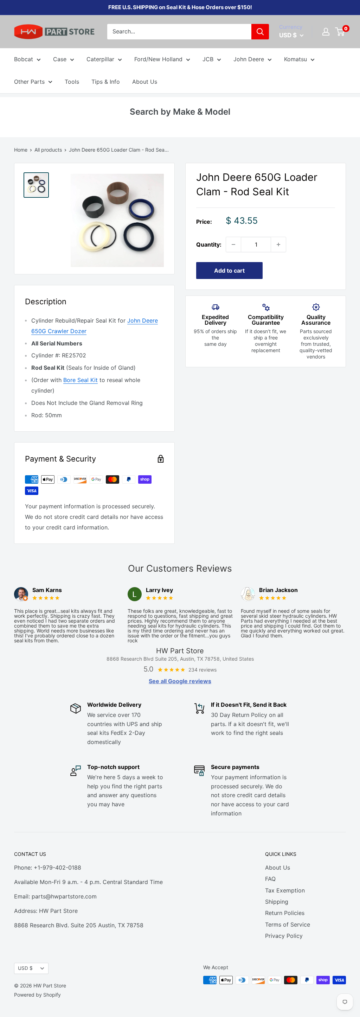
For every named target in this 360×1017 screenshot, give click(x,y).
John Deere (248, 59)
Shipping (276, 901)
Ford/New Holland (158, 59)
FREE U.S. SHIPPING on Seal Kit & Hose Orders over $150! (180, 7)
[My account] (325, 32)
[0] (340, 31)
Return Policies (284, 912)
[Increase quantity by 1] (278, 244)
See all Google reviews (180, 681)
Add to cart (229, 270)
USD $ (25, 968)
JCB (207, 59)
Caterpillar (100, 59)
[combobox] (179, 31)
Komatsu (295, 59)
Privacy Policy (284, 935)
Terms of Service (287, 924)
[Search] (260, 31)
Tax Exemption (285, 890)
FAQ (270, 878)
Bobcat (23, 59)
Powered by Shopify (37, 995)
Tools (72, 81)
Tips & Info (105, 81)
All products (48, 150)
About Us (144, 81)
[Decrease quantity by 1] (233, 244)
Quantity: (208, 244)
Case (59, 59)
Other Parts (29, 81)
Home (20, 150)
